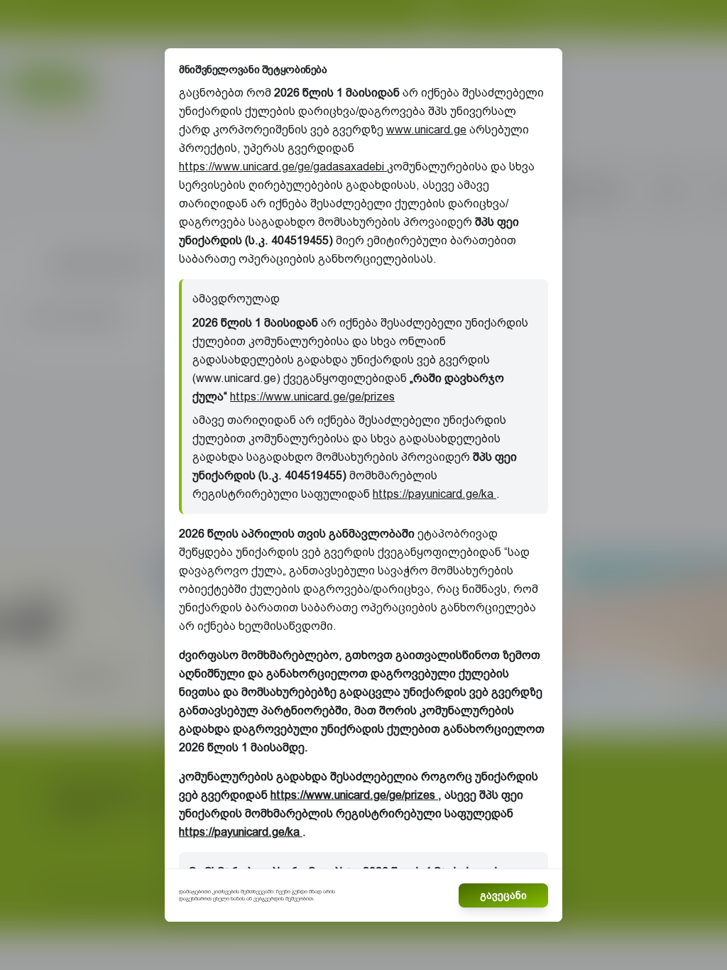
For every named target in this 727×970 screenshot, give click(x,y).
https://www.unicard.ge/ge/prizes (312, 397)
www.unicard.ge (426, 130)
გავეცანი (503, 895)
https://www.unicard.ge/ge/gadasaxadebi (283, 166)
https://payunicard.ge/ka (434, 494)
